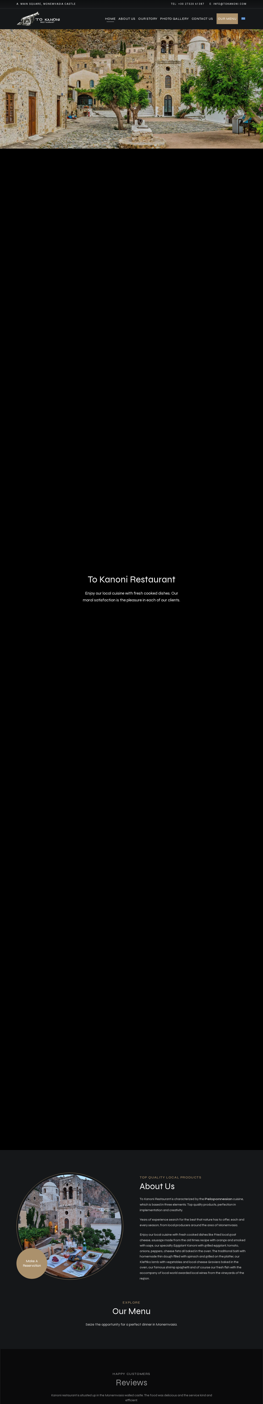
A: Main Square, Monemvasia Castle (46, 3)
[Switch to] (243, 19)
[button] (31, 1263)
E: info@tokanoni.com (228, 3)
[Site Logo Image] (39, 18)
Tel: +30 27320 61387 (187, 3)
